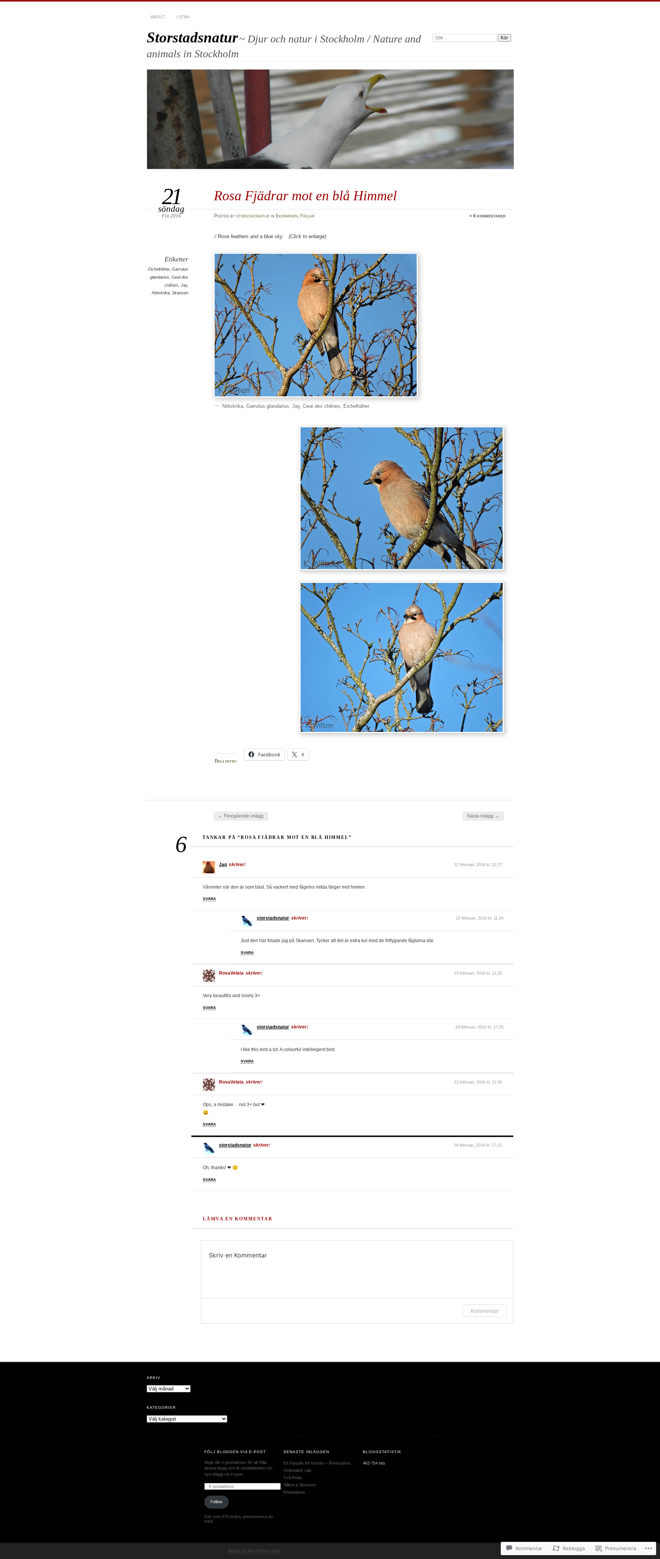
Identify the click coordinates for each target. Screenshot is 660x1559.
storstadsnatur (253, 216)
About (157, 17)
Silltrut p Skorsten (299, 1485)
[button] (315, 325)
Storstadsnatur (192, 37)
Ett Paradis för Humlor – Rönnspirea (316, 1463)
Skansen (180, 292)
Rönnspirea (294, 1492)
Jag (223, 864)
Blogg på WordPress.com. (254, 1551)
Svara (209, 899)
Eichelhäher (159, 269)
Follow (216, 1501)
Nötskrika (161, 292)
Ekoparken (287, 216)
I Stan (182, 17)
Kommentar (485, 1311)
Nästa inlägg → (483, 816)
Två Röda (292, 1477)
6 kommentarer (489, 216)
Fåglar (307, 216)
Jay (184, 285)
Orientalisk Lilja (297, 1470)
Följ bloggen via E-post (235, 1452)
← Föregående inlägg (241, 816)
